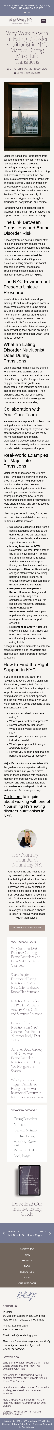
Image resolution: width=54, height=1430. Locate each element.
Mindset (19, 1124)
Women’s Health (25, 1149)
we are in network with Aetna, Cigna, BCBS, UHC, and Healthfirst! (27, 7)
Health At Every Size (25, 1143)
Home (27, 1254)
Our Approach (27, 1283)
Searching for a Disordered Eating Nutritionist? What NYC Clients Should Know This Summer (25, 983)
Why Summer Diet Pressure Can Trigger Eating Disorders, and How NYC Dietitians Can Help (25, 957)
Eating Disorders (25, 1118)
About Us (27, 1260)
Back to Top (27, 1249)
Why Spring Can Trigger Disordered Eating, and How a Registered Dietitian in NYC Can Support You (27, 1088)
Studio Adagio (28, 1427)
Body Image (22, 1155)
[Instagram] (29, 12)
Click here (13, 796)
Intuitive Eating (24, 1135)
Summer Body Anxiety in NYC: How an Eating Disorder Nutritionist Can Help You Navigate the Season (26, 1060)
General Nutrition (26, 1129)
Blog (27, 1277)
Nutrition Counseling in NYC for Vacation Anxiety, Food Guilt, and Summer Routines (26, 1007)
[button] (43, 21)
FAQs (27, 1266)
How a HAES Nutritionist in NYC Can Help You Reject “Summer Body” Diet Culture (25, 1031)
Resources (27, 1271)
